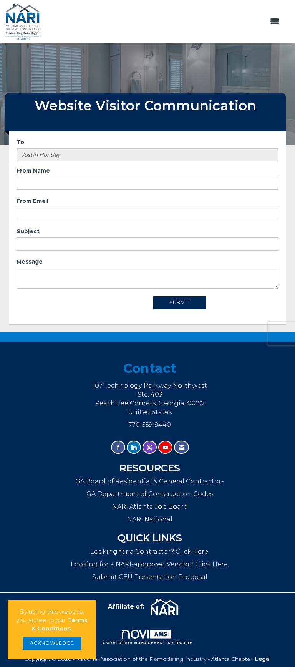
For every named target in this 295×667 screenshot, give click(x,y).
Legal (263, 659)
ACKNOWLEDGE (52, 643)
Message (30, 261)
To (20, 142)
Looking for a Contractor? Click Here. (149, 551)
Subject (28, 231)
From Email (32, 200)
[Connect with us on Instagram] (150, 447)
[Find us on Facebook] (118, 447)
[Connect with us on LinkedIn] (134, 447)
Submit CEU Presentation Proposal (149, 577)
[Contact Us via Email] (181, 447)
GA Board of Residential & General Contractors (149, 481)
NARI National (149, 519)
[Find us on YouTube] (165, 447)
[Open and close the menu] (164, 21)
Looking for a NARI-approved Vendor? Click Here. (150, 564)
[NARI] (168, 607)
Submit (179, 302)
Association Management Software (148, 642)
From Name (33, 170)
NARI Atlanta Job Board (150, 506)
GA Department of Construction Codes (149, 494)
